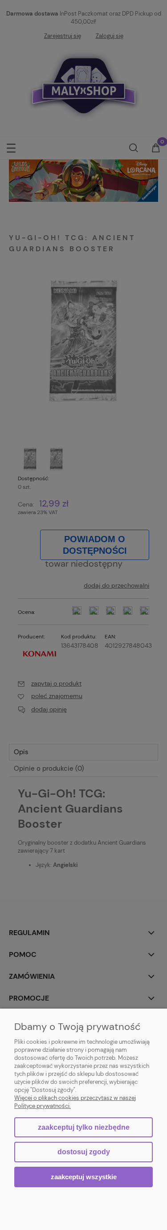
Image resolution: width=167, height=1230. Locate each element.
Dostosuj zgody (83, 1152)
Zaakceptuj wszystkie (84, 1177)
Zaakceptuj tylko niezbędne (84, 1127)
